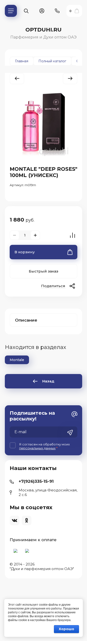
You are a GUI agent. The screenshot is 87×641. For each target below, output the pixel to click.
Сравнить (72, 235)
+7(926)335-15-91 (36, 481)
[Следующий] (70, 78)
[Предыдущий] (17, 78)
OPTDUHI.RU (43, 29)
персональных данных (37, 448)
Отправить (70, 432)
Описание (26, 320)
